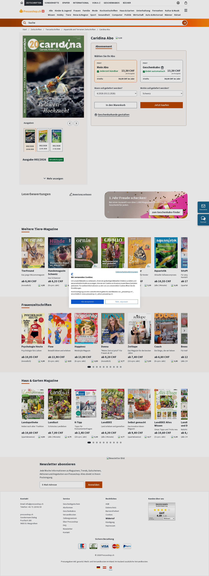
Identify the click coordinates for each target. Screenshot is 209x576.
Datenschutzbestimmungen (127, 272)
